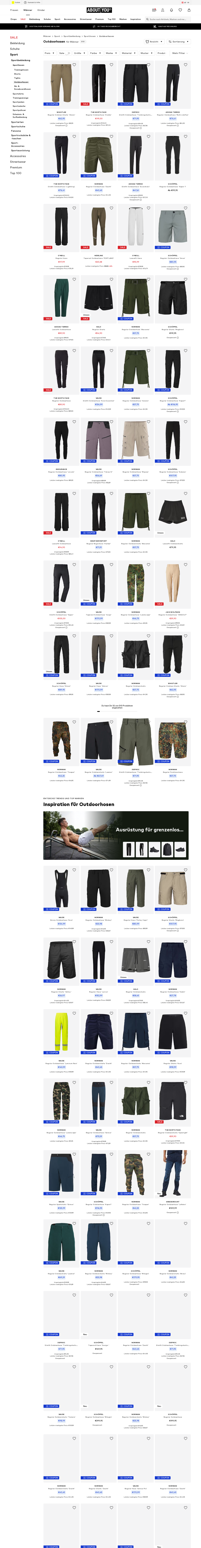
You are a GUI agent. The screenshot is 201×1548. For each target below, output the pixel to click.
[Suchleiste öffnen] (147, 19)
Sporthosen (90, 36)
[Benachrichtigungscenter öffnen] (171, 10)
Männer (28, 10)
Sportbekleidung (72, 36)
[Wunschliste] (180, 10)
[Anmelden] (163, 10)
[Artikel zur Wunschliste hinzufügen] (74, 65)
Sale (61, 53)
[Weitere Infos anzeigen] (61, 125)
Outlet (17, 2)
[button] (154, 41)
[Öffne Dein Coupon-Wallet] (154, 10)
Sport (57, 36)
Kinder (41, 10)
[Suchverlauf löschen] (188, 19)
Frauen (14, 10)
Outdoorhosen (106, 36)
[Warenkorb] (189, 10)
